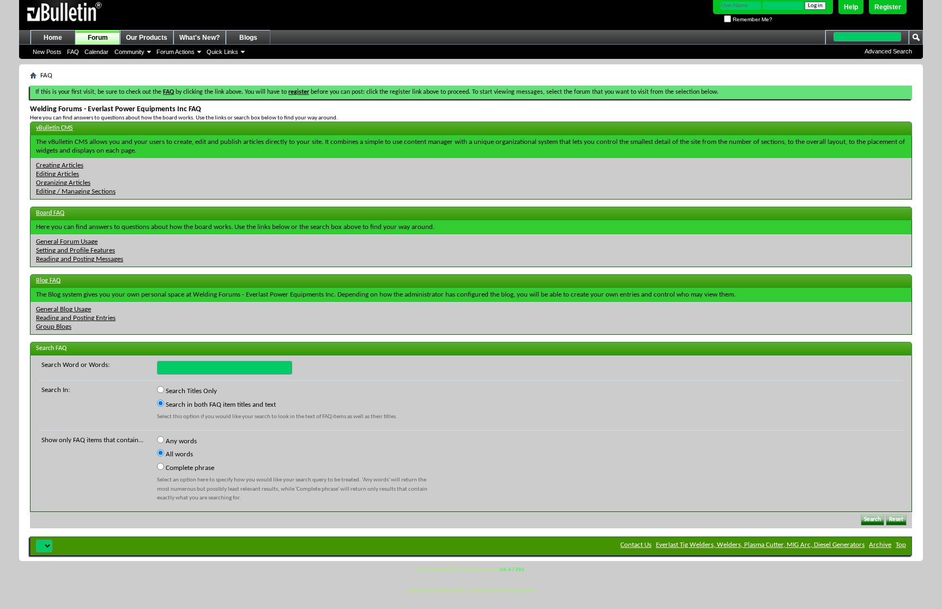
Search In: (55, 390)
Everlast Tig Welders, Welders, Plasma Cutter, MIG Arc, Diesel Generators (760, 544)
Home (53, 37)
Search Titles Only (190, 391)
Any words (180, 441)
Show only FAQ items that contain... (92, 440)
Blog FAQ (48, 281)
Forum (98, 37)
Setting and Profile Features (75, 250)
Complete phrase (189, 468)
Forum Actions (175, 52)
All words (178, 454)
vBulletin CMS (54, 128)
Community (129, 52)
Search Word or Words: (75, 365)
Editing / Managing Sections (76, 191)
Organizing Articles (63, 182)
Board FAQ (50, 213)
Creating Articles (59, 165)
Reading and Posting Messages (79, 259)
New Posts (47, 52)
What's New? (199, 37)
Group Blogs (53, 326)
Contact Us (635, 544)
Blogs (248, 37)
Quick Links (222, 52)
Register (887, 7)
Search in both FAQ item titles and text (220, 404)
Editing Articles (57, 174)
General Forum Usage (67, 241)
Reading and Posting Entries (76, 318)
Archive (880, 544)
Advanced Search (888, 51)
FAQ (73, 52)
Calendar (96, 52)
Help (851, 7)
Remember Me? (751, 19)
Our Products (146, 37)
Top (901, 544)
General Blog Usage (63, 309)
